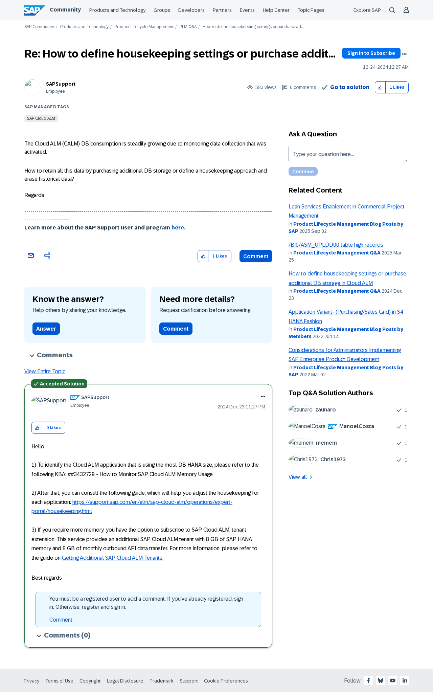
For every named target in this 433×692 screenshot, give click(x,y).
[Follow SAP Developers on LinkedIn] (405, 680)
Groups (162, 10)
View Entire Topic (44, 371)
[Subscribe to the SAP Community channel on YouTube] (392, 680)
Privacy (31, 681)
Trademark (162, 681)
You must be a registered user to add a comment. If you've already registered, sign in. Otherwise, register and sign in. (146, 603)
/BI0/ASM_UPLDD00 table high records (336, 245)
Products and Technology (117, 10)
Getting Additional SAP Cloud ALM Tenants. (112, 558)
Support (189, 681)
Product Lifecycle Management (144, 27)
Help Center (276, 10)
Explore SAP (367, 10)
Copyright (90, 681)
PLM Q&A (188, 27)
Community (65, 10)
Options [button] (404, 54)
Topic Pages (311, 10)
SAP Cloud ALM (41, 118)
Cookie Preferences (226, 681)
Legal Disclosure (125, 681)
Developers (191, 10)
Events (247, 10)
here (178, 227)
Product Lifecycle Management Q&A (337, 252)
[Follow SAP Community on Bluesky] (380, 680)
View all (298, 477)
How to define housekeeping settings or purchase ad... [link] (253, 27)
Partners (222, 10)
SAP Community (39, 27)
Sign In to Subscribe (371, 53)
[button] (380, 87)
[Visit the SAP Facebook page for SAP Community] (368, 680)
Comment (256, 256)
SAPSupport (60, 84)
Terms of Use (59, 681)
